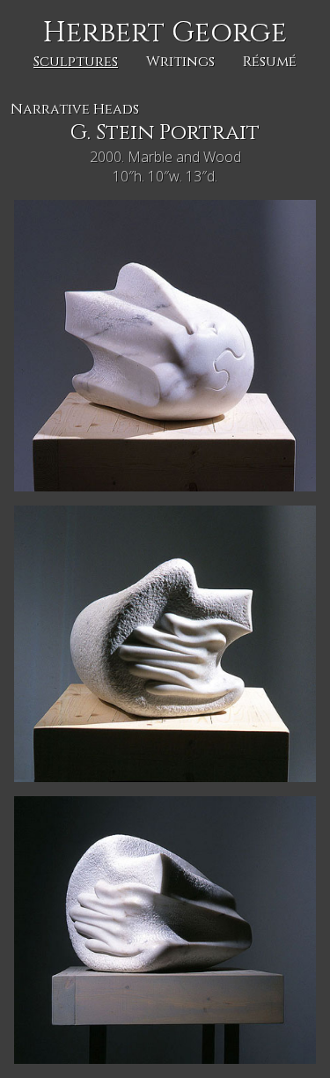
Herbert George (165, 33)
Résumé (270, 61)
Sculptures (75, 61)
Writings (180, 61)
